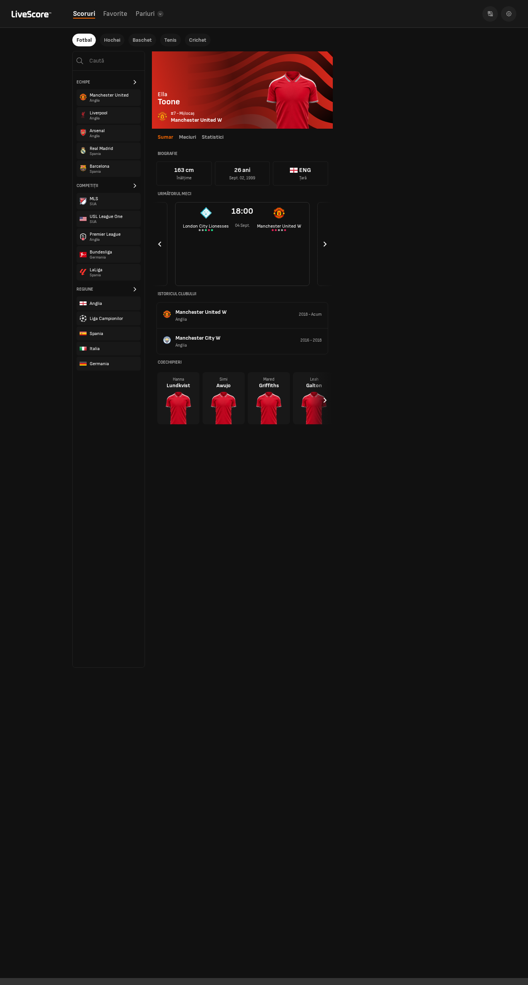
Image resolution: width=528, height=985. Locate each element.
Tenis (170, 40)
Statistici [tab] (212, 137)
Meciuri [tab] (187, 137)
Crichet (197, 40)
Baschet (142, 40)
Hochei (112, 40)
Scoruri (84, 14)
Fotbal (84, 40)
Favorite (115, 14)
